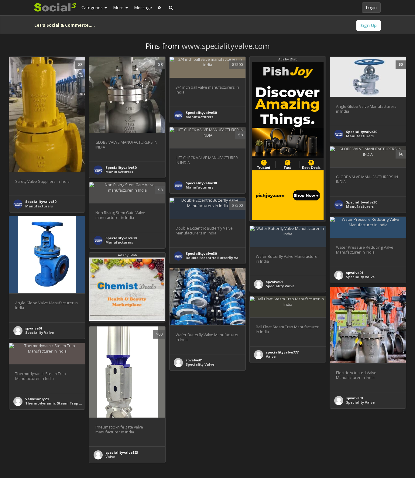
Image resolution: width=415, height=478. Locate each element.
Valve (271, 356)
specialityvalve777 (282, 352)
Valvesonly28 (36, 399)
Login (371, 7)
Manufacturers (39, 206)
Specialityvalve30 (40, 201)
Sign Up (368, 25)
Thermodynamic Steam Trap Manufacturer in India (72, 403)
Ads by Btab (287, 59)
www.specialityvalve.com (226, 46)
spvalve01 (33, 328)
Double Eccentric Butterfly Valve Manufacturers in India (236, 257)
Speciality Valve (39, 332)
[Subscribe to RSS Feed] (159, 7)
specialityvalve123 (121, 452)
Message (143, 7)
